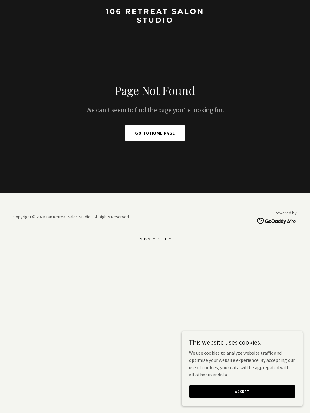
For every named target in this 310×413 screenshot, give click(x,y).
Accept (242, 391)
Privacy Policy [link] (155, 239)
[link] (155, 21)
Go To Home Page (155, 133)
